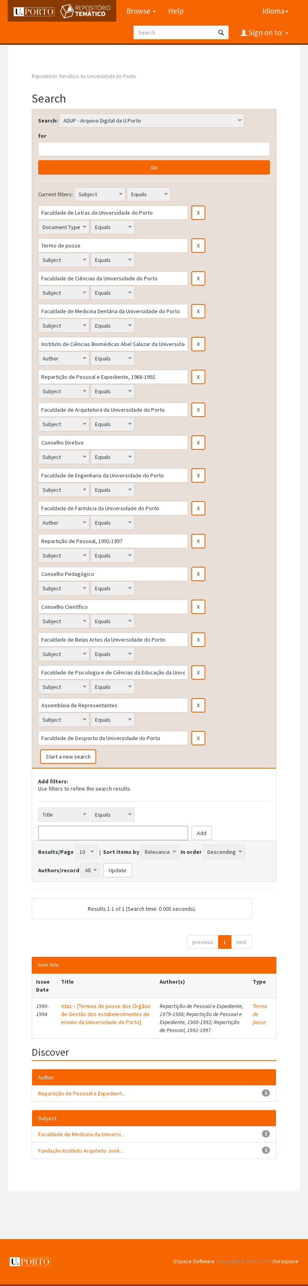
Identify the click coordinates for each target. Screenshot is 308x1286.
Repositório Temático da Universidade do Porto (84, 76)
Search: (48, 120)
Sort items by (121, 851)
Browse (139, 11)
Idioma (273, 11)
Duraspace (285, 1261)
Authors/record (58, 870)
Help (176, 11)
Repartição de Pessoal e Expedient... (82, 1093)
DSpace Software (194, 1261)
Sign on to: (265, 32)
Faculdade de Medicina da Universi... (81, 1134)
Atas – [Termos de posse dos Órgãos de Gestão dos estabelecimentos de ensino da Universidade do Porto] (105, 1014)
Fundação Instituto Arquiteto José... (80, 1150)
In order (191, 851)
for (42, 135)
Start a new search (68, 756)
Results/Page (56, 851)
